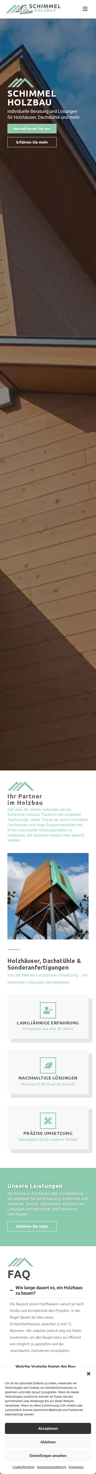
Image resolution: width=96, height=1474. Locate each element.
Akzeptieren (48, 1428)
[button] (88, 1373)
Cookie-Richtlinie (23, 1467)
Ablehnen (48, 1442)
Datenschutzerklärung (51, 1467)
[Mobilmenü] (85, 9)
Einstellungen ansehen (48, 1455)
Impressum (76, 1467)
